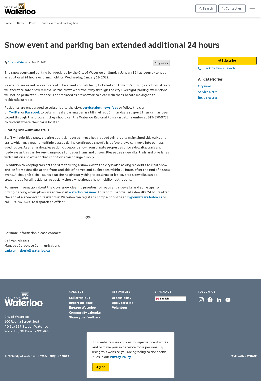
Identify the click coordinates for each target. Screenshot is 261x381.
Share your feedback (85, 317)
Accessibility (122, 298)
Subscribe (228, 60)
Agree (100, 367)
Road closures (208, 98)
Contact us (234, 8)
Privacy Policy (46, 356)
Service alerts (207, 92)
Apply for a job (122, 303)
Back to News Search (219, 68)
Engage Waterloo (82, 307)
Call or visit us (79, 298)
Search (208, 8)
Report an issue (81, 303)
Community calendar (85, 312)
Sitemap (63, 356)
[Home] (33, 299)
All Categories (210, 79)
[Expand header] (252, 8)
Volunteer (119, 307)
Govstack (251, 356)
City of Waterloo (18, 62)
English (164, 298)
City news (161, 63)
